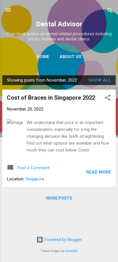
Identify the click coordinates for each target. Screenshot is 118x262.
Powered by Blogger (62, 239)
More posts (59, 198)
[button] (107, 98)
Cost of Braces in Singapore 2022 (51, 97)
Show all (99, 80)
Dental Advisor (59, 24)
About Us (70, 56)
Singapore (34, 179)
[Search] (110, 11)
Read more (98, 172)
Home (43, 56)
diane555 (71, 251)
